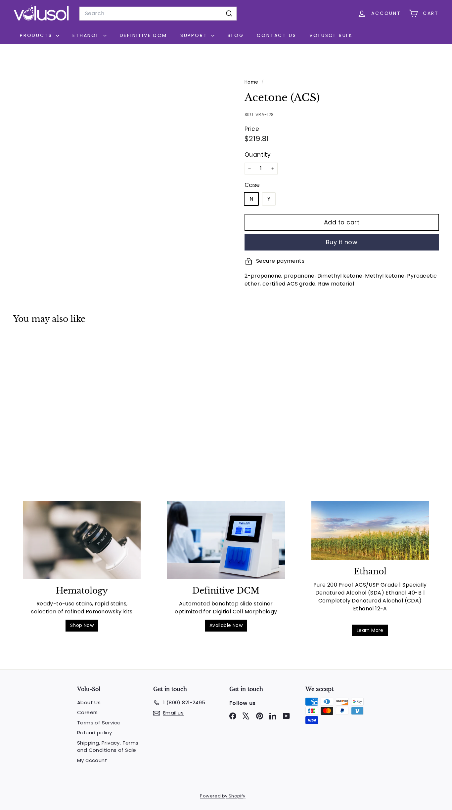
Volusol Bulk (331, 35)
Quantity (258, 155)
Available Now (226, 625)
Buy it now (342, 242)
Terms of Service (98, 722)
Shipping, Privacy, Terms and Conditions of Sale (108, 746)
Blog (236, 35)
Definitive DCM (143, 35)
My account (92, 760)
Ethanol (86, 35)
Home (252, 82)
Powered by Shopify (222, 796)
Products (37, 35)
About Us (89, 702)
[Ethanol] (370, 530)
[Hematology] (82, 540)
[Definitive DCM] (226, 540)
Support (194, 35)
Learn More (370, 630)
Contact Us (276, 35)
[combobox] (158, 13)
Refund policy (94, 732)
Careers (87, 712)
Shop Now (82, 625)
